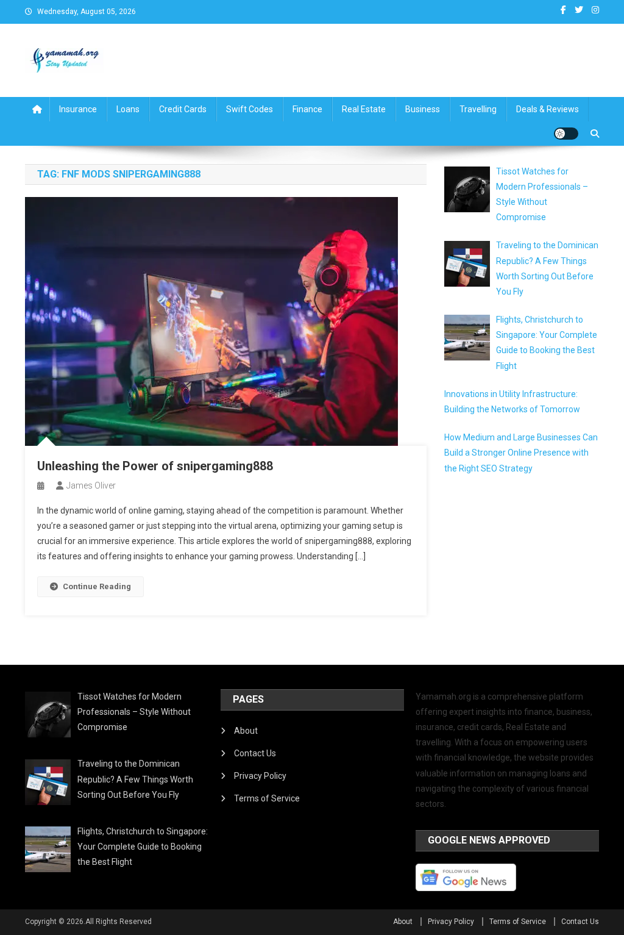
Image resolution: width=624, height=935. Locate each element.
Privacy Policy (260, 776)
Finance (307, 109)
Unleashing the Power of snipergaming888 (155, 466)
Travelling (478, 109)
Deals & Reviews (547, 109)
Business (422, 109)
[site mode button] (566, 133)
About (246, 731)
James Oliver (91, 485)
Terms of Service (267, 798)
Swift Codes (249, 109)
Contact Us (255, 753)
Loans (128, 109)
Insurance (78, 109)
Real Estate (364, 109)
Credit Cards (183, 109)
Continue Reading (97, 586)
